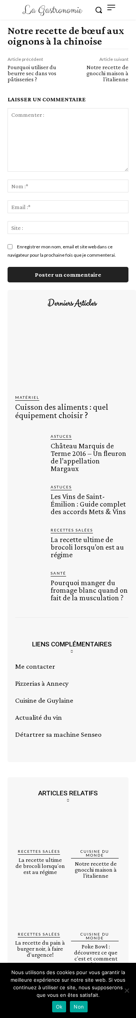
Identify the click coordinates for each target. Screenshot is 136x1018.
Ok (59, 1007)
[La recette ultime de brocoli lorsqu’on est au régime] (30, 541)
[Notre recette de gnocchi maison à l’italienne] (96, 828)
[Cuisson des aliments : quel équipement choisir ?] (71, 353)
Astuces (61, 436)
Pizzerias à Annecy (42, 683)
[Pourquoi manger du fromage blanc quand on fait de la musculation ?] (30, 585)
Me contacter (35, 666)
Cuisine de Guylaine (44, 700)
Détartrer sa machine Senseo (58, 734)
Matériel (27, 397)
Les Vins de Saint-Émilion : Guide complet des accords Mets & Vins (88, 504)
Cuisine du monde (94, 853)
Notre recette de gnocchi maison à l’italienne (107, 73)
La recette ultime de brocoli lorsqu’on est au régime (87, 547)
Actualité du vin (38, 717)
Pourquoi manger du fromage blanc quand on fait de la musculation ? (89, 590)
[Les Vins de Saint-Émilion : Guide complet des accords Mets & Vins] (30, 498)
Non (79, 1007)
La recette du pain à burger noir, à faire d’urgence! (40, 948)
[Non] (126, 990)
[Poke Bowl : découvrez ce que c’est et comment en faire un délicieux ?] (96, 911)
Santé (58, 573)
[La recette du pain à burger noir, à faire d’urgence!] (40, 911)
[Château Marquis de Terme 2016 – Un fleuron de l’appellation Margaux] (30, 448)
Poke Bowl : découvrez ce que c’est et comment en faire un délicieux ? (95, 958)
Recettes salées (72, 530)
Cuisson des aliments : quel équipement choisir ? (61, 411)
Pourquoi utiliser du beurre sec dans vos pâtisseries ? (32, 73)
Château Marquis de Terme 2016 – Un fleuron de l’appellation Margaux (88, 457)
